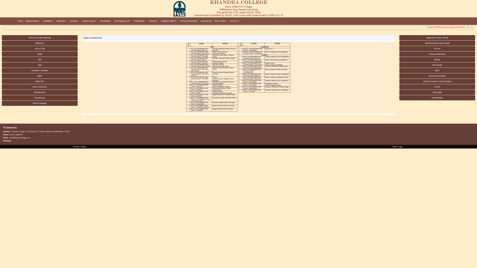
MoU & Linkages (40, 103)
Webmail (7, 141)
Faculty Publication (437, 54)
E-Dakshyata (139, 21)
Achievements (40, 92)
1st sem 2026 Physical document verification (440, 27)
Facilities (74, 21)
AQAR (39, 54)
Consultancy (39, 98)
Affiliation (39, 43)
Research (153, 21)
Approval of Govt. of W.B (437, 37)
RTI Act (437, 48)
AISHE (39, 76)
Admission (61, 21)
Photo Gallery (220, 21)
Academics (48, 21)
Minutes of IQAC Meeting (40, 37)
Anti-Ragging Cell (122, 21)
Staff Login (437, 92)
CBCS (437, 70)
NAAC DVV (39, 81)
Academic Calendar (39, 70)
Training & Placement (188, 21)
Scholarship (105, 21)
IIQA (39, 65)
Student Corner (89, 21)
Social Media (437, 98)
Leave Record (206, 21)
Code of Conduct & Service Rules (437, 81)
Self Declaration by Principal (437, 43)
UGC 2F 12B (39, 48)
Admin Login (397, 146)
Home (20, 21)
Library (437, 59)
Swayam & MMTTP (168, 21)
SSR (39, 59)
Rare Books (437, 65)
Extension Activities (437, 76)
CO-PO (437, 87)
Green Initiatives (40, 87)
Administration (32, 21)
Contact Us (234, 21)
